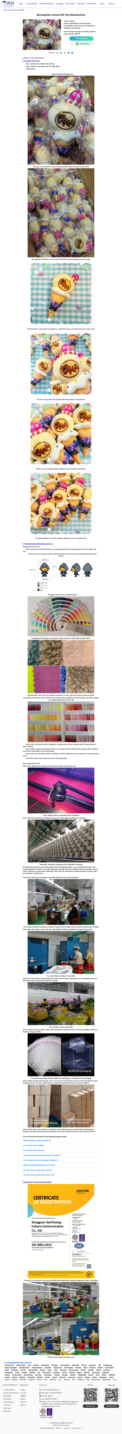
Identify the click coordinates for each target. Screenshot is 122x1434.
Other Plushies (91, 3)
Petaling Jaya (107, 1365)
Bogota (24, 1372)
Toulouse (67, 1380)
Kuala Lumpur (21, 1365)
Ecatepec (106, 1370)
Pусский (23, 1393)
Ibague (79, 1372)
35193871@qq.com (53, 1390)
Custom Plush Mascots (46, 3)
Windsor (40, 1377)
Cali (38, 1372)
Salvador (91, 1370)
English (22, 1390)
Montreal (63, 1377)
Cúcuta (64, 1372)
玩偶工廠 (66, 1428)
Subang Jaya (58, 1367)
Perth (111, 1377)
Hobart (7, 1380)
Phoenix (73, 1375)
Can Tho (23, 1370)
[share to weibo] (65, 53)
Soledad (72, 1372)
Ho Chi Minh (109, 1367)
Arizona (91, 1375)
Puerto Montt (16, 1375)
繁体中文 (23, 1405)
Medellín (32, 1372)
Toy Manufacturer (37, 1280)
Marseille (53, 1380)
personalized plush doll (47, 399)
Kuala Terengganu (11, 1367)
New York (38, 1375)
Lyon (59, 1380)
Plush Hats (7, 1411)
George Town (9, 1365)
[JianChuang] (8, 6)
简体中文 (23, 1402)
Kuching (36, 1365)
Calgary (80, 1377)
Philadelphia (82, 1375)
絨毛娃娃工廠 (76, 1428)
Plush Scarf (7, 1408)
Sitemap (56, 1425)
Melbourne (103, 1377)
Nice (73, 1380)
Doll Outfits (81, 3)
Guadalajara (9, 1372)
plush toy (28, 1182)
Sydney (94, 1377)
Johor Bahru (45, 1365)
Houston (65, 1375)
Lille (87, 1380)
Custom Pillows (70, 3)
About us (112, 3)
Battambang (106, 1380)
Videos (102, 3)
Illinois (104, 1375)
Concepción (96, 1372)
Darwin (39, 1380)
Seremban (47, 1367)
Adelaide (23, 1380)
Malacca (84, 1365)
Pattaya (100, 1367)
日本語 (22, 1396)
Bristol (47, 1377)
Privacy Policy (64, 1425)
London (7, 1377)
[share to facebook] (61, 53)
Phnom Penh (96, 1380)
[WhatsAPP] (81, 43)
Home (21, 3)
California (112, 1375)
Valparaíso (105, 1372)
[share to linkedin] (68, 53)
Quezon (42, 1370)
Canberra (31, 1380)
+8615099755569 (55, 1393)
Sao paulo (63, 1370)
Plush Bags (59, 3)
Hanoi (7, 1370)
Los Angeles (48, 1375)
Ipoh (29, 1365)
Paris (45, 1380)
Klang (85, 1367)
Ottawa (87, 1377)
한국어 (22, 1399)
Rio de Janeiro (73, 1370)
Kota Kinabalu (65, 1365)
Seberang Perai (37, 1367)
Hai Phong (14, 1370)
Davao (49, 1370)
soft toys (31, 58)
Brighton (22, 1377)
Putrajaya (55, 1365)
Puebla (17, 1372)
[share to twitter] (57, 53)
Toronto (54, 1377)
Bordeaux (81, 1380)
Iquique (7, 1375)
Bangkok (92, 1367)
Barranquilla (46, 1372)
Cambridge (31, 1377)
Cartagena (56, 1372)
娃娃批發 (58, 1428)
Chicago (57, 1375)
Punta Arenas (28, 1375)
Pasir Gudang (68, 1367)
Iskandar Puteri (24, 1367)
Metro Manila (33, 1370)
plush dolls (41, 549)
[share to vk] (72, 53)
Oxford (14, 1377)
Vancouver (71, 1377)
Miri (99, 1365)
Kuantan (78, 1367)
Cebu (56, 1370)
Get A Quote (81, 38)
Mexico (98, 1370)
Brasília (83, 1370)
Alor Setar (92, 1365)
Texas (98, 1375)
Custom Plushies (32, 3)
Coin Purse (7, 1405)
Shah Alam (75, 1365)
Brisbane (15, 1380)
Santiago (87, 1372)
